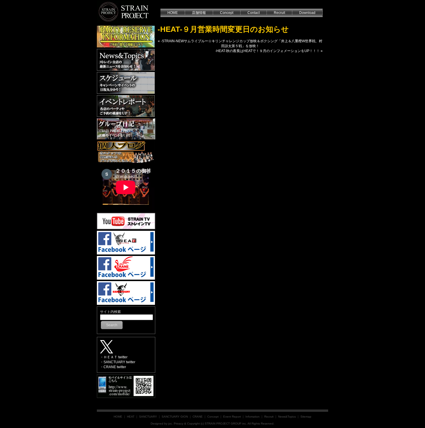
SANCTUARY (148, 416)
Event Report (232, 416)
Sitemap (305, 416)
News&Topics (287, 416)
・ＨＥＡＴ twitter (114, 357)
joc (170, 423)
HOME (118, 416)
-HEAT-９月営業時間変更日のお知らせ (223, 29)
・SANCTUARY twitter (117, 362)
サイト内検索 (110, 312)
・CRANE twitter (113, 367)
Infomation (252, 416)
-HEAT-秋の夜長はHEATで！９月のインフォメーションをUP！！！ (267, 51)
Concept (213, 416)
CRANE (198, 416)
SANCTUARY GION (175, 416)
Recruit (269, 416)
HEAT (130, 416)
